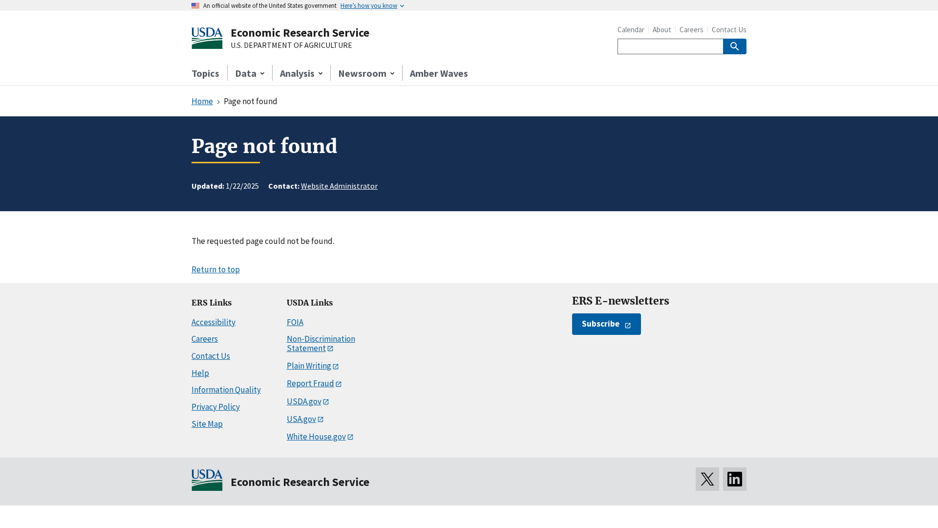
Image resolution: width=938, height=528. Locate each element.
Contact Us (729, 29)
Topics (205, 73)
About (662, 29)
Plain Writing (309, 365)
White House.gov (316, 436)
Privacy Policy (216, 406)
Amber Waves (439, 73)
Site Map (207, 423)
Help (200, 373)
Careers (692, 29)
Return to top (216, 269)
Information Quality (226, 389)
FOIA (295, 322)
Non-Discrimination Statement (321, 343)
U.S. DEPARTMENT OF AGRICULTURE (291, 45)
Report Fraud (310, 383)
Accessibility (213, 322)
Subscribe (600, 323)
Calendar (631, 29)
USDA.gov (304, 401)
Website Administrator (339, 186)
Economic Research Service (300, 32)
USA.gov (301, 419)
